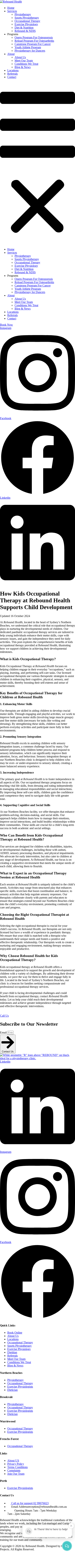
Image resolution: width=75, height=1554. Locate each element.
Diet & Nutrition (24, 27)
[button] (37, 163)
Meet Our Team (24, 60)
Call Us (4, 1015)
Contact (11, 77)
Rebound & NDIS (25, 30)
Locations (13, 70)
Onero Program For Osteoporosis (34, 37)
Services (12, 11)
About (11, 53)
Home (10, 7)
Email (3, 1032)
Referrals (12, 73)
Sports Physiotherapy (27, 17)
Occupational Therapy (27, 21)
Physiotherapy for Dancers (30, 50)
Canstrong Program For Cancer (33, 44)
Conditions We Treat (26, 63)
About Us (20, 57)
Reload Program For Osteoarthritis (34, 40)
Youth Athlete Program (28, 47)
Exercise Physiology (26, 24)
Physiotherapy (23, 14)
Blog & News (23, 67)
